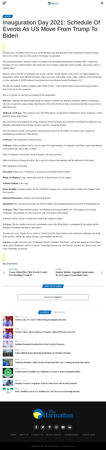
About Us (23, 435)
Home (13, 435)
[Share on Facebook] (4, 44)
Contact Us (37, 435)
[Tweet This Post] (4, 46)
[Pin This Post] (4, 48)
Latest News (89, 435)
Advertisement (72, 435)
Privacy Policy (53, 435)
